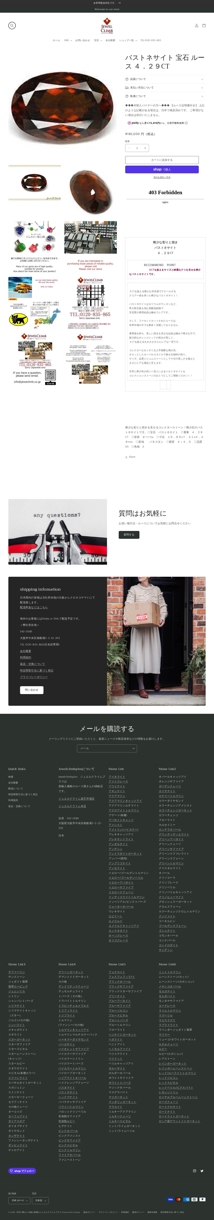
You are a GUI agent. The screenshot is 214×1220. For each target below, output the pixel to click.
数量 (127, 141)
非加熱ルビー (67, 1121)
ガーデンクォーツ (170, 786)
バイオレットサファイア (74, 1049)
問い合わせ (31, 690)
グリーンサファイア (171, 848)
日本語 (38, 1200)
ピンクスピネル (68, 1145)
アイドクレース (118, 781)
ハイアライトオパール (72, 1077)
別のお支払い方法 (162, 177)
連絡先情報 (152, 1212)
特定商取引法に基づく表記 (36, 670)
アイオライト (117, 776)
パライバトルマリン (71, 1106)
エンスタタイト (118, 930)
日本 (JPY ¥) (18, 1200)
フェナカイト (117, 972)
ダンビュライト (18, 1145)
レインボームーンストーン (175, 1068)
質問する (129, 534)
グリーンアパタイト (171, 839)
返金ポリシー (89, 1212)
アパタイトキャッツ (121, 820)
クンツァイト (167, 916)
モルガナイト (167, 991)
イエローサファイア (121, 887)
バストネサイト (68, 1092)
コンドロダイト (168, 945)
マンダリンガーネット (122, 1102)
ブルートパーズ (118, 1020)
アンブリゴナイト (120, 863)
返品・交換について (32, 663)
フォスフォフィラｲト (122, 976)
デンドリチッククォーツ (74, 986)
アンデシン (116, 848)
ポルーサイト (117, 1068)
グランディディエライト (174, 834)
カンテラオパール (170, 829)
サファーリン (16, 972)
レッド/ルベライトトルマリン (177, 1073)
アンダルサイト (118, 844)
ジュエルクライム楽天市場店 (77, 798)
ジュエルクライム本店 (72, 806)
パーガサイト (67, 1044)
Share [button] (132, 457)
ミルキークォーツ (120, 1116)
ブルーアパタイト (120, 1000)
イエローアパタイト (121, 882)
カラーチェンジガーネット (175, 810)
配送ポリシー (138, 1212)
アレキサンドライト (121, 839)
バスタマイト (67, 1087)
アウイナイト (117, 786)
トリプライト (67, 1015)
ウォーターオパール (121, 906)
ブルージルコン (118, 1010)
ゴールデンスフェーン (173, 925)
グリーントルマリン (171, 863)
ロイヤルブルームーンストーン (178, 1097)
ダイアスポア (16, 1121)
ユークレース (167, 1005)
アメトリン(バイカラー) (123, 829)
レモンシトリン (168, 1092)
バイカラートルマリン (72, 1068)
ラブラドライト (168, 1024)
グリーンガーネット (71, 972)
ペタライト (116, 1039)
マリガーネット (118, 1097)
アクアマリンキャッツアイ (125, 800)
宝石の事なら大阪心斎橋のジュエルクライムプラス (38, 1212)
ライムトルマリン (170, 1010)
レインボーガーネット (173, 1063)
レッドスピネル (168, 1082)
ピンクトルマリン (70, 1150)
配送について (15, 788)
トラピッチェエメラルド (74, 1005)
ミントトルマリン (170, 972)
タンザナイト (16, 1135)
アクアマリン (117, 796)
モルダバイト (167, 996)
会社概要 (25, 651)
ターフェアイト (18, 1116)
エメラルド (116, 921)
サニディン (166, 949)
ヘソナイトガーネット (122, 1034)
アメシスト (116, 824)
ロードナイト (167, 1111)
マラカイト (116, 1106)
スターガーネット (19, 1039)
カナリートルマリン (171, 796)
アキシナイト (117, 791)
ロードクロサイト (170, 1106)
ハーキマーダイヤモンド (74, 1039)
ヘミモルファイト (120, 1049)
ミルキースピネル (120, 1121)
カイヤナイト (167, 791)
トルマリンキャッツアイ (74, 1029)
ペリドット (116, 1058)
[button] (12, 25)
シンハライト (16, 1024)
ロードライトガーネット (174, 1116)
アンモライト (117, 868)
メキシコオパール (170, 986)
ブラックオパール (120, 981)
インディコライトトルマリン (127, 897)
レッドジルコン (168, 1077)
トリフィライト (68, 1010)
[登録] (133, 748)
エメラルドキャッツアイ (124, 925)
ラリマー (164, 1034)
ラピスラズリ (167, 1020)
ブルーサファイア (120, 1005)
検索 (10, 777)
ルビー (163, 1049)
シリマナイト (16, 1005)
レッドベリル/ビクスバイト (176, 1087)
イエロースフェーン (121, 892)
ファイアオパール (70, 1154)
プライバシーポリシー (34, 677)
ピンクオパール (68, 1130)
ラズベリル (166, 1015)
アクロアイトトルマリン (124, 810)
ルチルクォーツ (168, 1044)
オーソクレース (118, 935)
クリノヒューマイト (171, 897)
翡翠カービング (18, 986)
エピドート (116, 916)
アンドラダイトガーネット (125, 853)
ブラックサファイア (121, 986)
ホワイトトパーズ (120, 1082)
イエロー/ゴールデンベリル (126, 877)
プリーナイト (117, 996)
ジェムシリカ (16, 991)
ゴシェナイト (167, 930)
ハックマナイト (68, 1097)
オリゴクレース (118, 940)
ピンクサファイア (70, 1140)
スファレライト (18, 1077)
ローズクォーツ (168, 1102)
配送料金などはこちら (34, 607)
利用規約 (25, 657)
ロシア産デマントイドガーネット (179, 1121)
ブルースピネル (118, 1015)
